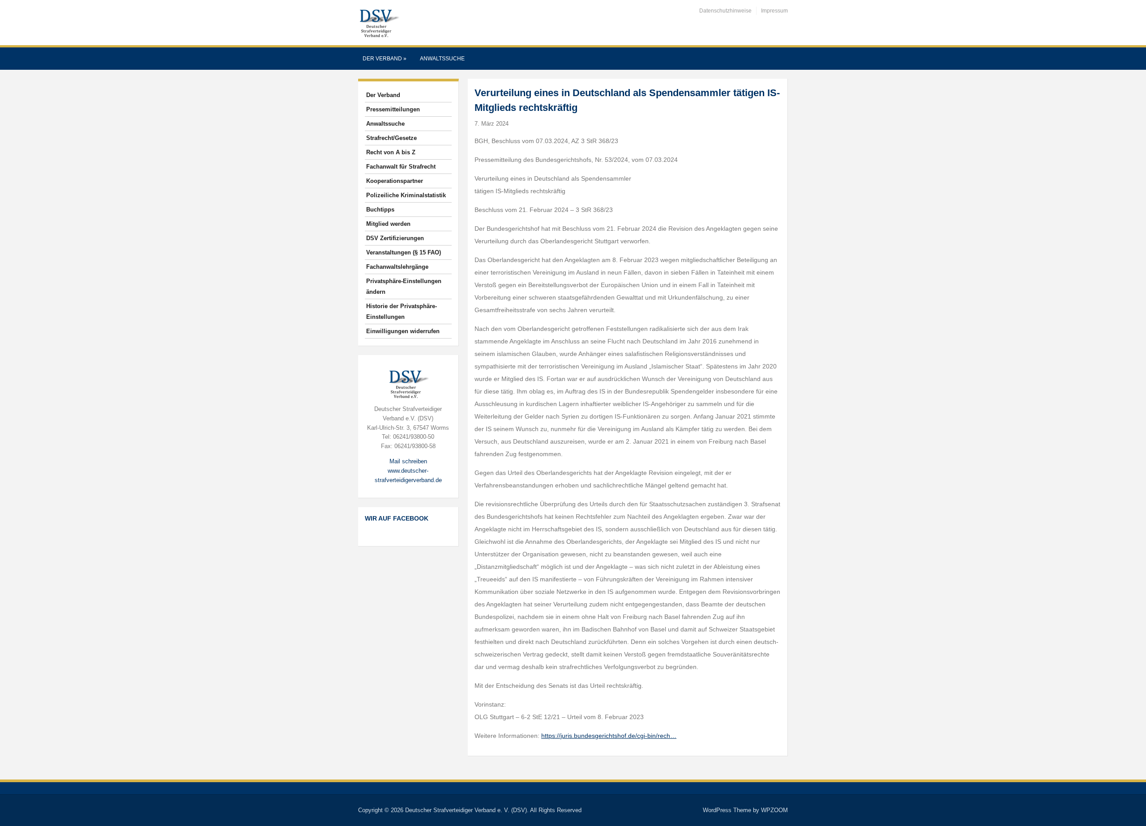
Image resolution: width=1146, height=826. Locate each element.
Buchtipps (380, 209)
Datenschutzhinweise (725, 11)
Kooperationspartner (394, 181)
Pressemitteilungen (393, 109)
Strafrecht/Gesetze (391, 138)
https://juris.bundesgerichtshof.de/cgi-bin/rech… (608, 735)
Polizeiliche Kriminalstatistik (406, 195)
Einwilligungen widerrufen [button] (403, 331)
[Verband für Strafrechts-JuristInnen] (378, 22)
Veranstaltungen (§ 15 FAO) (403, 252)
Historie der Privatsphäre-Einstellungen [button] (401, 311)
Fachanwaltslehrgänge (397, 266)
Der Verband (384, 58)
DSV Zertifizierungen (395, 238)
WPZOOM (774, 810)
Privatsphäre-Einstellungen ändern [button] (403, 286)
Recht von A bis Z (390, 152)
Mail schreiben (408, 461)
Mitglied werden (388, 223)
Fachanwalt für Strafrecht (401, 166)
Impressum (774, 11)
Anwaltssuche (442, 58)
